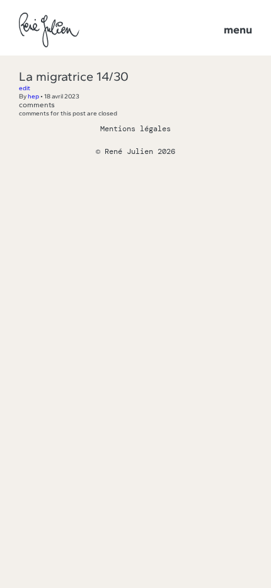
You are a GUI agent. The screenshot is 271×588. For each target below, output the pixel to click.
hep (33, 96)
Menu (238, 30)
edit (24, 88)
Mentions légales (135, 129)
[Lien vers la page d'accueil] (49, 31)
